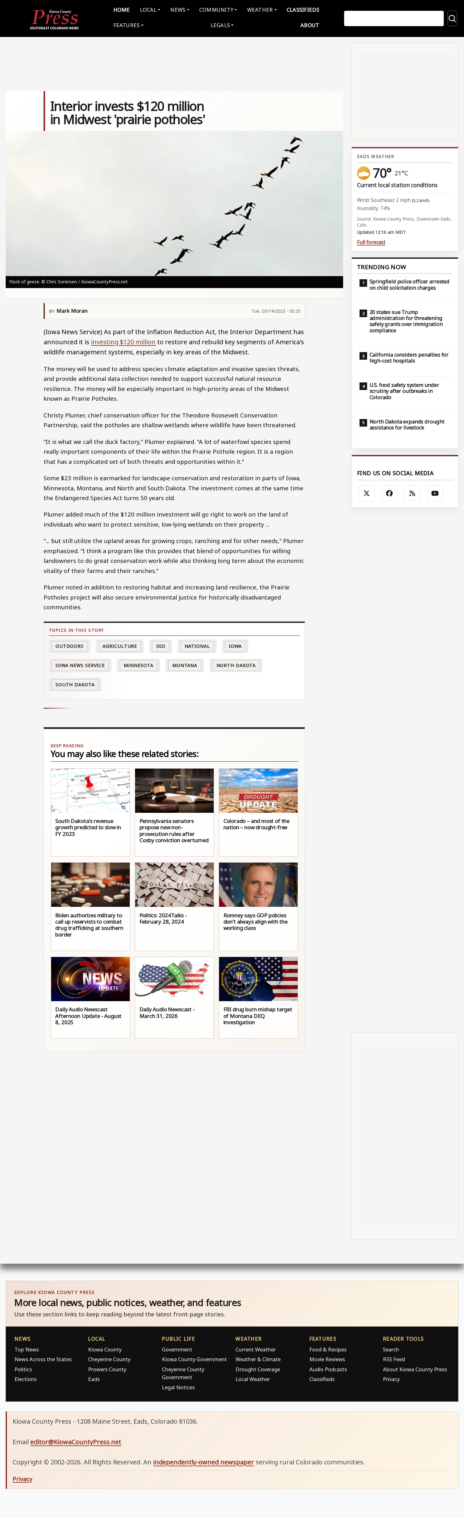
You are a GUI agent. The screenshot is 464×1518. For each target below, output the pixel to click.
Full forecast (371, 242)
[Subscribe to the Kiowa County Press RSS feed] (412, 493)
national (197, 646)
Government (177, 1349)
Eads (94, 1379)
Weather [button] (260, 9)
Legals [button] (220, 25)
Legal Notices (178, 1387)
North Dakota (236, 665)
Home (121, 9)
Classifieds (303, 9)
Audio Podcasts (328, 1369)
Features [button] (126, 25)
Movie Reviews (327, 1359)
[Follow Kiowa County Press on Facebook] (389, 493)
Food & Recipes (328, 1349)
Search (391, 1349)
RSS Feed (394, 1359)
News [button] (177, 9)
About (309, 25)
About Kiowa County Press (415, 1369)
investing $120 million (123, 342)
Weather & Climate (258, 1359)
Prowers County (107, 1369)
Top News (27, 1349)
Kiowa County (105, 1349)
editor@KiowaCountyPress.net (75, 1442)
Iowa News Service (80, 665)
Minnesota (138, 665)
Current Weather (255, 1349)
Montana (184, 665)
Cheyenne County (109, 1359)
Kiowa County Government (194, 1359)
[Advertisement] (405, 770)
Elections (26, 1379)
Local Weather (252, 1379)
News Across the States (43, 1359)
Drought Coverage (257, 1369)
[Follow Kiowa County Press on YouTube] (435, 493)
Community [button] (216, 9)
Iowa (235, 646)
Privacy (391, 1379)
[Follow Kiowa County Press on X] (367, 493)
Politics (23, 1369)
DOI (161, 646)
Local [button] (148, 9)
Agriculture (120, 646)
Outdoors (70, 646)
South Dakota (75, 685)
